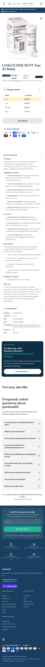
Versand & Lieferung (9, 604)
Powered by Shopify (20, 656)
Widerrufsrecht (28, 604)
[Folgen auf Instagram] (3, 639)
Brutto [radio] (31, 3)
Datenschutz (28, 601)
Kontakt (4, 596)
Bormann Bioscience (9, 624)
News (4, 612)
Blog (3, 609)
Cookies (26, 607)
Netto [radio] (25, 3)
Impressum (27, 596)
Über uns (5, 601)
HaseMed (5, 629)
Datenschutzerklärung (32, 535)
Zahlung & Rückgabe (9, 607)
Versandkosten (17, 80)
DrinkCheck (6, 621)
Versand (37, 659)
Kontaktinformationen (8, 661)
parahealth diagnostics (9, 627)
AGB (25, 598)
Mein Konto (5, 598)
